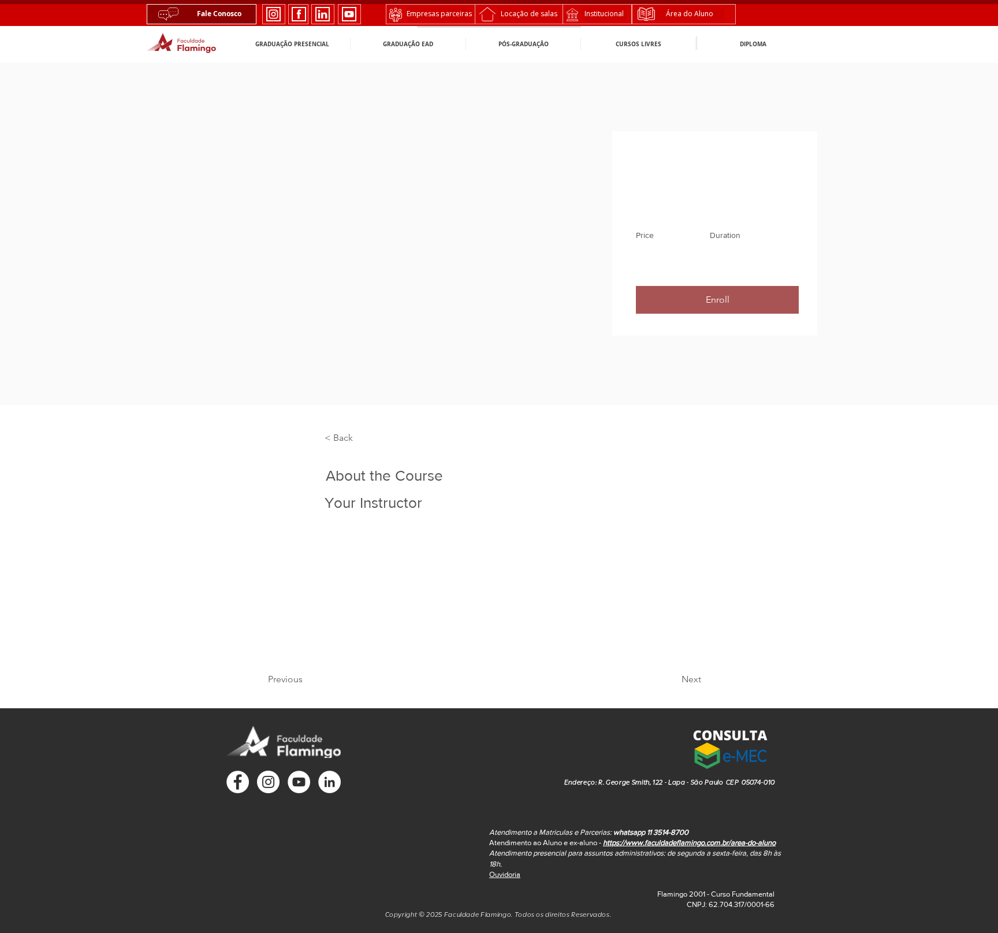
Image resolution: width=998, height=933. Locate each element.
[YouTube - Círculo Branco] (299, 782)
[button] (730, 747)
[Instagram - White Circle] (268, 782)
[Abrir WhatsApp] (969, 903)
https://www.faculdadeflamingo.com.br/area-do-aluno (689, 842)
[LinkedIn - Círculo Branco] (329, 782)
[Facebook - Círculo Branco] (237, 782)
